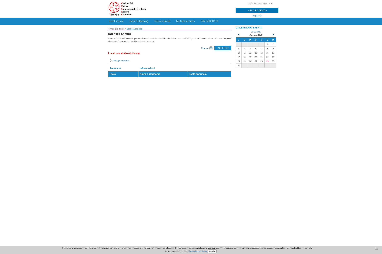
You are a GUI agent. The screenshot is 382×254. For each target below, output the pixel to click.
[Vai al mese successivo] (273, 35)
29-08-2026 (256, 32)
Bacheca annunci (185, 21)
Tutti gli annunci (121, 60)
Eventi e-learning (139, 21)
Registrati (257, 15)
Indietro (222, 48)
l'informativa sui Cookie (197, 251)
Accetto (212, 251)
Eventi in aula (116, 21)
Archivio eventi (162, 21)
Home (121, 29)
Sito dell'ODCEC (210, 21)
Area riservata (257, 10)
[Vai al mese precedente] (239, 35)
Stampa (204, 48)
